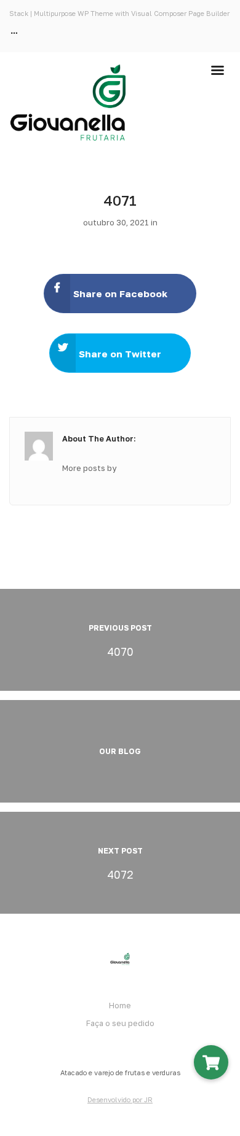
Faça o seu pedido (120, 1023)
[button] (211, 1062)
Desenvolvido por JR (120, 1099)
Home (120, 1005)
